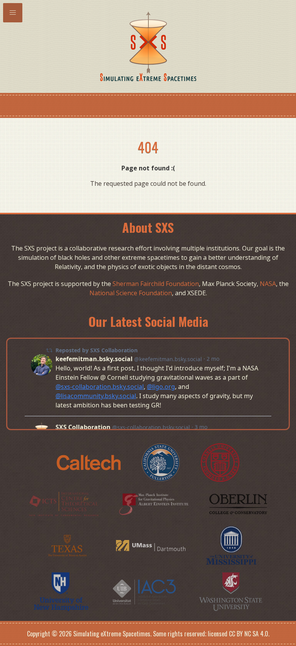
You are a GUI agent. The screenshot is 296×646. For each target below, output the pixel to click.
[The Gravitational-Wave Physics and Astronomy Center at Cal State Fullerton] (161, 462)
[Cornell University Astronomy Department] (220, 462)
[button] (12, 12)
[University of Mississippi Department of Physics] (231, 545)
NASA (268, 283)
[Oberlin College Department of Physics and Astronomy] (238, 503)
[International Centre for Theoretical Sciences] (64, 503)
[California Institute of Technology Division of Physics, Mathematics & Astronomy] (89, 462)
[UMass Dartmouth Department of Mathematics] (151, 545)
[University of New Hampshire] (62, 591)
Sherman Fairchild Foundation (156, 283)
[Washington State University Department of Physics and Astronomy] (231, 591)
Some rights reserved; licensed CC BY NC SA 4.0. (211, 633)
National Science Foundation (130, 293)
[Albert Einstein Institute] (154, 503)
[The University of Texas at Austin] (68, 545)
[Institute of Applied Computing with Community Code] (144, 591)
